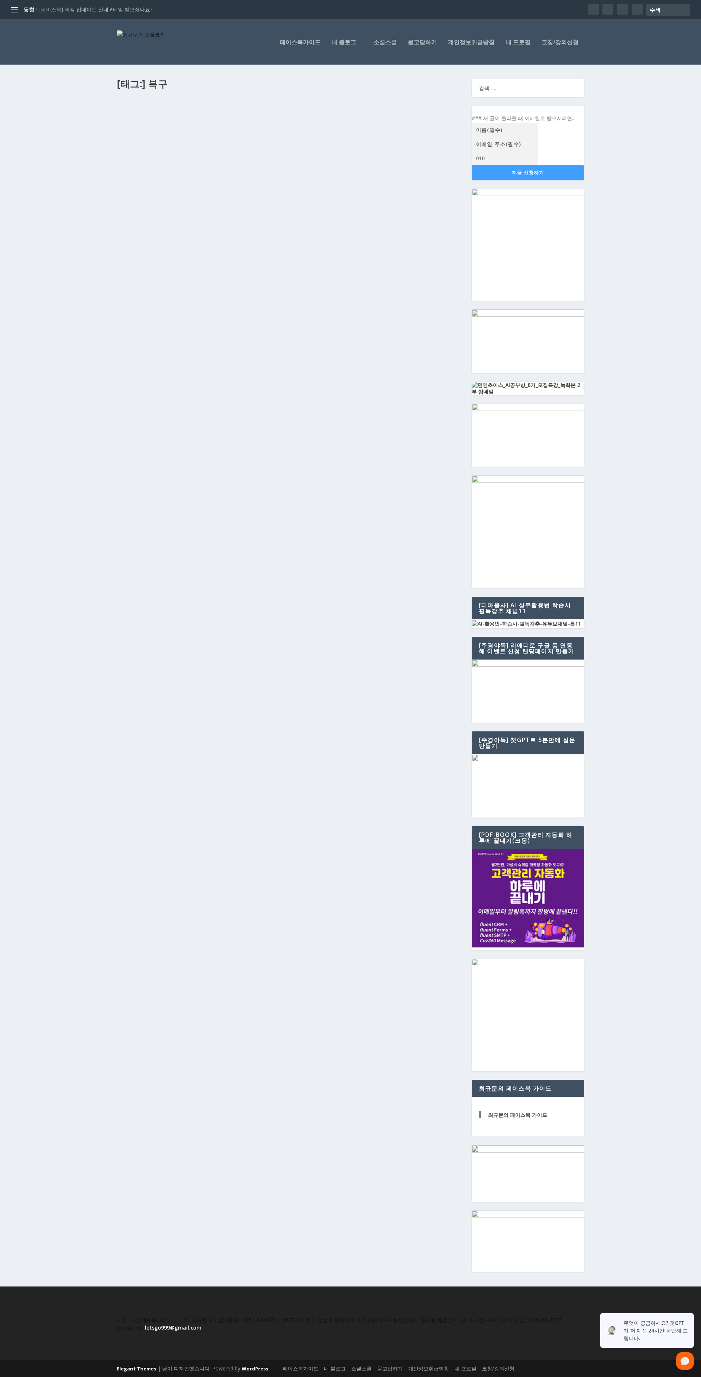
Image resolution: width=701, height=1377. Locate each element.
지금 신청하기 (528, 172)
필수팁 (199, 134)
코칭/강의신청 (560, 42)
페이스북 (182, 134)
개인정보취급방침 (471, 42)
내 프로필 (518, 42)
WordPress (255, 1368)
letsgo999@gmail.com (173, 1327)
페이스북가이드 (300, 42)
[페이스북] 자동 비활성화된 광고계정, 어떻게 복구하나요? (202, 123)
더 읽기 (137, 171)
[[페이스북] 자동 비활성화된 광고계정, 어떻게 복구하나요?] (290, 107)
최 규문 (131, 134)
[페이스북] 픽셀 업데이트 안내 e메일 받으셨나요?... (97, 9)
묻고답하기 (422, 42)
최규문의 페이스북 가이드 (517, 1114)
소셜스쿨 (385, 42)
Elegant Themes (136, 1368)
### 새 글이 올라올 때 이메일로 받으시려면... (523, 118)
